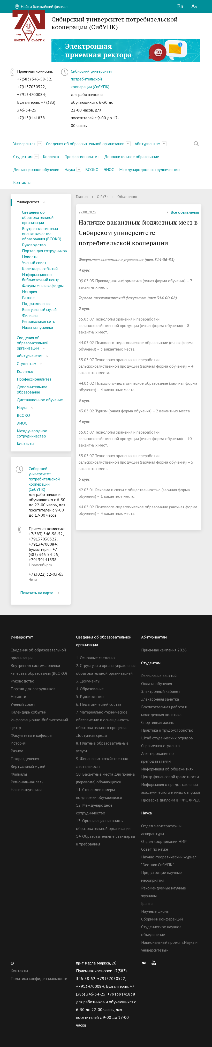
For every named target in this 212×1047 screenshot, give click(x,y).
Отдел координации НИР (164, 841)
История (29, 291)
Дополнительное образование (131, 156)
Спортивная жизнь (157, 722)
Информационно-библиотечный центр (40, 277)
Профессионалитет (81, 156)
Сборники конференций (162, 919)
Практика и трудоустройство (167, 730)
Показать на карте (36, 592)
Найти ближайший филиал (43, 6)
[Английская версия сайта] (180, 6)
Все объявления (185, 212)
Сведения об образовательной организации (85, 143)
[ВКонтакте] (145, 963)
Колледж (51, 156)
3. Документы (88, 681)
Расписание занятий (159, 675)
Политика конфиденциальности (39, 978)
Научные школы (155, 911)
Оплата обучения (156, 683)
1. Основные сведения (95, 657)
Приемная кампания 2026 (164, 649)
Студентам (23, 156)
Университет (24, 143)
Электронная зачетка (160, 699)
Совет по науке (154, 849)
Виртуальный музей (39, 309)
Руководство (34, 244)
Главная (82, 196)
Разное (28, 297)
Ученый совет (34, 262)
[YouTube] (155, 963)
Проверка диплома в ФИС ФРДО (171, 800)
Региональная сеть (38, 321)
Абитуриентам (147, 143)
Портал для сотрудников (44, 250)
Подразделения (36, 303)
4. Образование (90, 688)
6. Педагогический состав (99, 704)
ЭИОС (109, 169)
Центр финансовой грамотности (170, 776)
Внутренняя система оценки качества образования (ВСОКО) (41, 233)
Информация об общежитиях (167, 768)
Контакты (22, 182)
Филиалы (30, 315)
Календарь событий (40, 268)
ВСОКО (92, 169)
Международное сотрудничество (149, 169)
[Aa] (194, 6)
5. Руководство (90, 696)
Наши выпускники (37, 327)
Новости (29, 256)
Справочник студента (160, 745)
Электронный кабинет (160, 691)
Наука (69, 169)
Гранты (147, 903)
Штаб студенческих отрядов (167, 737)
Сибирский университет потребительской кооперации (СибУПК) (92, 79)
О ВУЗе (103, 196)
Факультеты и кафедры (43, 285)
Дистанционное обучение (36, 169)
